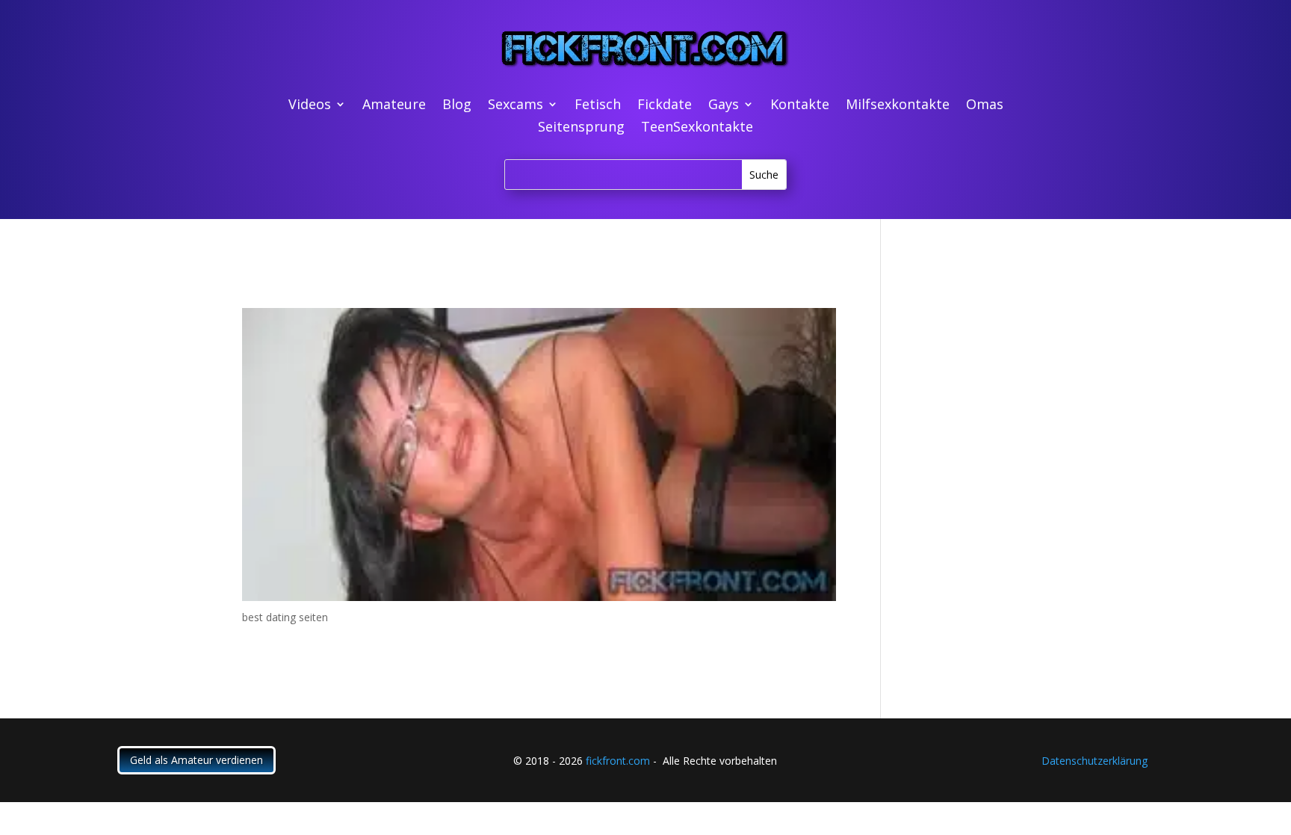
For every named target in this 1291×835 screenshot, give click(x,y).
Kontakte (799, 106)
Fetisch (598, 106)
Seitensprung (581, 128)
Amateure (394, 106)
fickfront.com (618, 761)
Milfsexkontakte (898, 106)
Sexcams (515, 106)
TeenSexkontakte (697, 128)
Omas (984, 106)
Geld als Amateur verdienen (196, 760)
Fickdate (664, 106)
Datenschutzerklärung (1094, 761)
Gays (723, 106)
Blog (456, 106)
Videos (309, 106)
